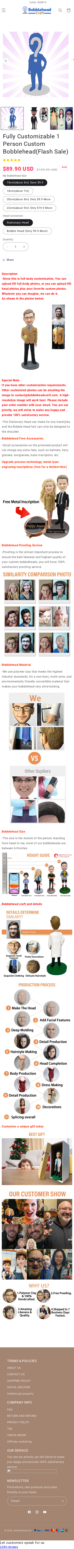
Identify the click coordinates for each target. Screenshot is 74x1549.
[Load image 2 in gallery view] (37, 118)
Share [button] (10, 259)
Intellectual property (20, 1393)
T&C (10, 1428)
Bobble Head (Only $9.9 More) (27, 231)
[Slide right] (69, 119)
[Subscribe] (62, 1501)
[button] (60, 10)
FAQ (9, 1409)
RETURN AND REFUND (22, 1415)
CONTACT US (16, 1374)
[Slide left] (5, 119)
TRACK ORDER (16, 1435)
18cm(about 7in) (18, 191)
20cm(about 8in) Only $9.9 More (29, 199)
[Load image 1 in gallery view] (12, 118)
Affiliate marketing (19, 1441)
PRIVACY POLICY (18, 1422)
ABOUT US (14, 1368)
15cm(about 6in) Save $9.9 (25, 182)
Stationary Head (18, 222)
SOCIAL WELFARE (18, 1387)
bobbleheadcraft (22, 1530)
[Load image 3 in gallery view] (61, 118)
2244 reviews (9, 1547)
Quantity (8, 239)
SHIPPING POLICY (19, 1380)
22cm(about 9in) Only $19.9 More (29, 208)
